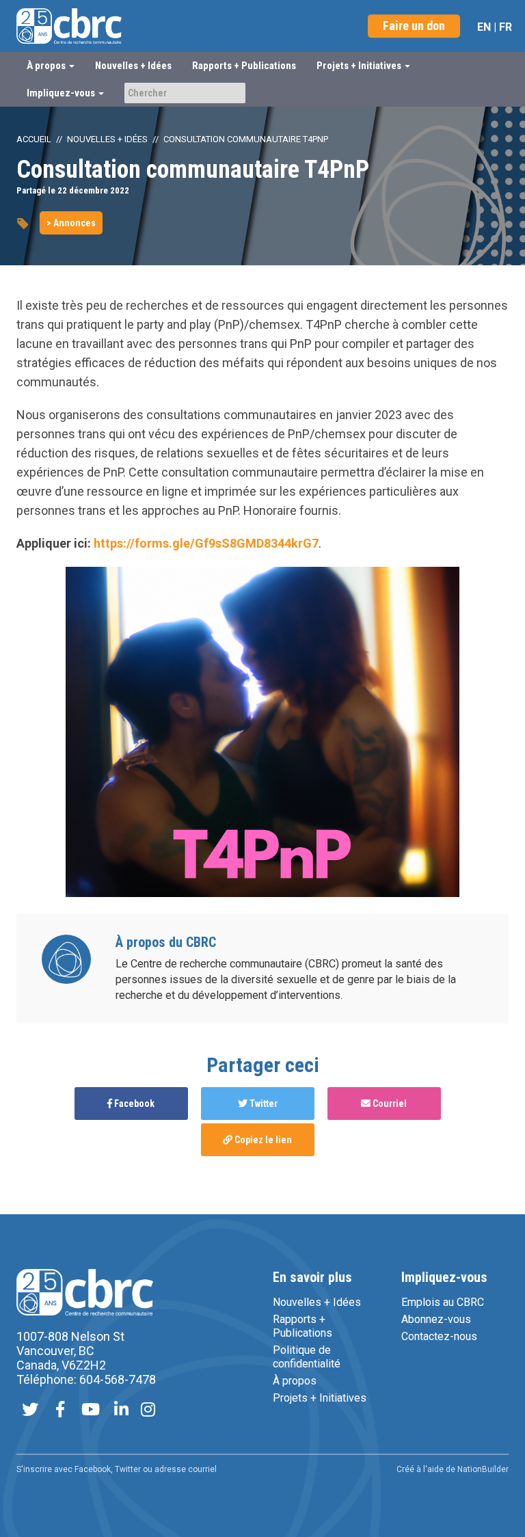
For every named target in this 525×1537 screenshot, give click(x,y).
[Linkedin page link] (121, 1411)
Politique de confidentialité (306, 1357)
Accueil (33, 139)
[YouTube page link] (91, 1411)
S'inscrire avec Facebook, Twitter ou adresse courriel (116, 1469)
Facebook (133, 1103)
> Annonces (71, 222)
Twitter (262, 1103)
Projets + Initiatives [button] (360, 65)
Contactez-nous (439, 1336)
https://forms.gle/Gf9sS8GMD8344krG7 (206, 543)
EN (484, 27)
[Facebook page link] (60, 1411)
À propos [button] (47, 65)
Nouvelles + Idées (133, 65)
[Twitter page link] (30, 1411)
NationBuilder (483, 1469)
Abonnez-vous (436, 1319)
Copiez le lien (262, 1139)
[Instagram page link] (148, 1411)
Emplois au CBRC (442, 1302)
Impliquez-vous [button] (62, 93)
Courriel (389, 1103)
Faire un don (414, 25)
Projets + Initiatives (319, 1397)
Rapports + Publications (244, 65)
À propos (295, 1380)
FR (505, 27)
